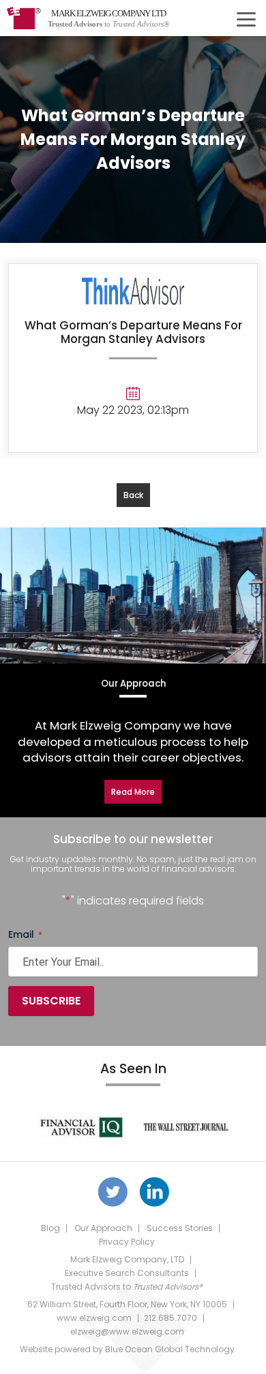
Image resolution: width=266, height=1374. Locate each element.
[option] (81, 1127)
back (133, 495)
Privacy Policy (127, 1241)
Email (25, 934)
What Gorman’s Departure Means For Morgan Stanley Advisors (133, 332)
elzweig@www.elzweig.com (127, 1331)
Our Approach (103, 1228)
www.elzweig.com (94, 1318)
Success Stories (180, 1228)
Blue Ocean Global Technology (170, 1349)
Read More (133, 792)
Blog (50, 1228)
